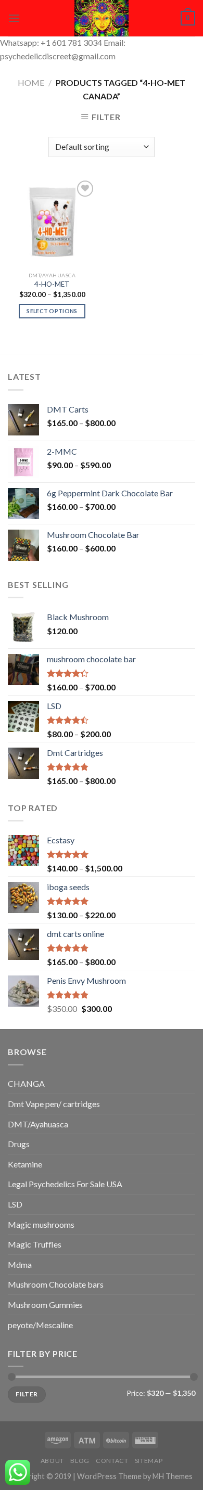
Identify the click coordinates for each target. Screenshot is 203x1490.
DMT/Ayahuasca (38, 1124)
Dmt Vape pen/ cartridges (54, 1104)
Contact (112, 1461)
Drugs (19, 1144)
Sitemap (148, 1461)
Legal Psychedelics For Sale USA (65, 1184)
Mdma (20, 1264)
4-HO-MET (52, 284)
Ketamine (25, 1164)
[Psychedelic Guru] (101, 18)
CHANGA (26, 1083)
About (52, 1461)
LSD (15, 1204)
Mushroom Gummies (45, 1304)
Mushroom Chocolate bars (56, 1284)
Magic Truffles (34, 1244)
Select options (52, 310)
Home (31, 82)
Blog (79, 1461)
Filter (26, 1394)
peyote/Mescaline (40, 1325)
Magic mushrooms (41, 1224)
